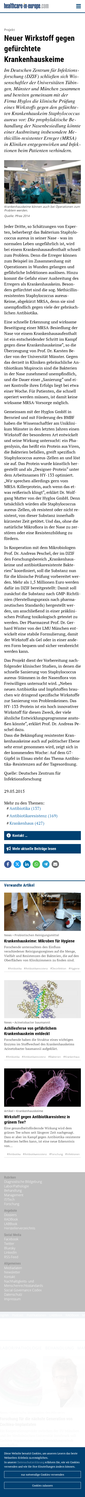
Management (13, 1195)
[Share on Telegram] (46, 864)
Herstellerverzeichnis (19, 1228)
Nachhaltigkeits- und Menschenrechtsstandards (23, 1283)
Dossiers (10, 1215)
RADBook (11, 1219)
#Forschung (56, 1154)
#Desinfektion (58, 968)
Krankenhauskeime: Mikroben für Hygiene (39, 941)
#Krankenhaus (71, 1057)
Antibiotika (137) (25, 808)
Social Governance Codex (23, 1290)
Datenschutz (13, 1294)
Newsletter (12, 1272)
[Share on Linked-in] (27, 864)
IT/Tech (9, 1199)
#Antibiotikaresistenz (36, 968)
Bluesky (9, 1248)
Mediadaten (13, 1268)
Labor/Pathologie (16, 1186)
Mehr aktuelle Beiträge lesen (33, 848)
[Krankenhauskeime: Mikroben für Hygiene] (42, 912)
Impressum (12, 1299)
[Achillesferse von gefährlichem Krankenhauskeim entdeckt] (42, 999)
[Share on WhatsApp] (36, 864)
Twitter (9, 1243)
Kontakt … (19, 835)
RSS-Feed (11, 1257)
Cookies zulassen (42, 1485)
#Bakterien (54, 1057)
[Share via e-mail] (55, 864)
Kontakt (9, 1276)
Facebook (11, 1239)
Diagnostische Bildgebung (23, 1181)
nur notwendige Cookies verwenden (42, 1474)
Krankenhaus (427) (26, 823)
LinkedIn (10, 1252)
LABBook (10, 1224)
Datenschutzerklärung (30, 1462)
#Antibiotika (14, 968)
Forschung (11, 1204)
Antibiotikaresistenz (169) (33, 815)
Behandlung (13, 1190)
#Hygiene (74, 968)
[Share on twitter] (17, 864)
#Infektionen (72, 1154)
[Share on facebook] (8, 864)
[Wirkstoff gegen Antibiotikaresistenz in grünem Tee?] (42, 1087)
